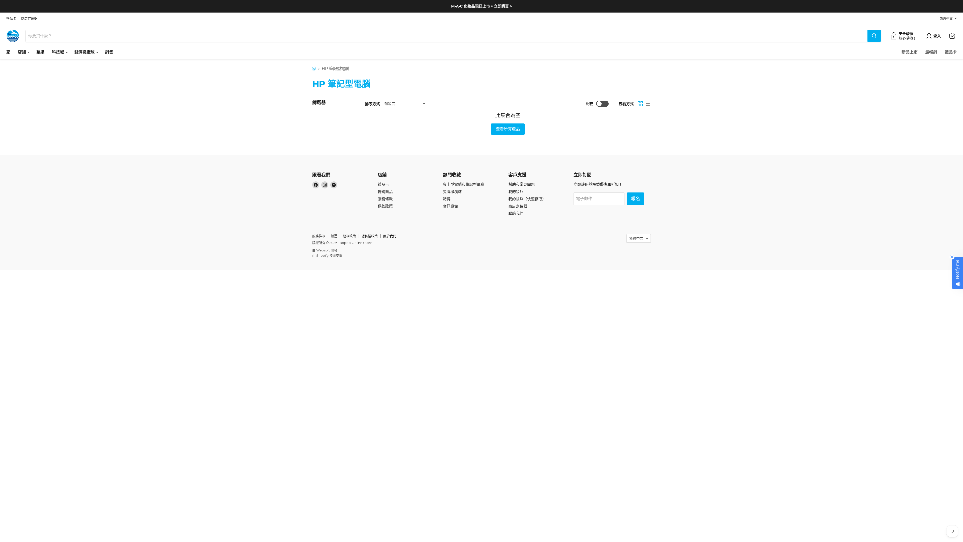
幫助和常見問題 (521, 184)
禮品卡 (11, 18)
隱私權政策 (369, 236)
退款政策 (385, 206)
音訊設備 (450, 206)
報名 (635, 198)
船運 (334, 236)
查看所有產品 (508, 128)
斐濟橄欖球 (85, 52)
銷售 (109, 52)
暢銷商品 (385, 191)
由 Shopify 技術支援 (327, 255)
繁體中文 (946, 18)
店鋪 (22, 52)
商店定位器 (29, 18)
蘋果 (40, 52)
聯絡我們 (515, 213)
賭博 (446, 198)
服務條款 (385, 198)
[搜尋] (874, 36)
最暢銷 (931, 52)
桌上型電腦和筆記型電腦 (463, 184)
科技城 (58, 52)
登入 (937, 35)
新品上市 (910, 52)
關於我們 (389, 236)
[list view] (647, 103)
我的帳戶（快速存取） (527, 198)
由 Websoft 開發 (324, 250)
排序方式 (372, 104)
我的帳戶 (515, 191)
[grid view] (640, 103)
